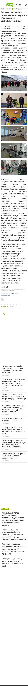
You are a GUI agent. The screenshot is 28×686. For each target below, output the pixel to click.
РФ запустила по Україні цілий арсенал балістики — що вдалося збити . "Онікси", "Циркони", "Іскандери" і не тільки (13, 383)
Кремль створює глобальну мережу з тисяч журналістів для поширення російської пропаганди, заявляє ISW (14, 444)
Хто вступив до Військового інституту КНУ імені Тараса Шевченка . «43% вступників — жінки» (13, 431)
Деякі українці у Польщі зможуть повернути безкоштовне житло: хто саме (12, 562)
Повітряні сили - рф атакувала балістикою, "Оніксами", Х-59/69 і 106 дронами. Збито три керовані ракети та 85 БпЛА (14, 535)
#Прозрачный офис (5, 295)
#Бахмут (3, 294)
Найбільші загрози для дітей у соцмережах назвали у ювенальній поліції (13, 456)
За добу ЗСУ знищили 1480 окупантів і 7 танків (12, 420)
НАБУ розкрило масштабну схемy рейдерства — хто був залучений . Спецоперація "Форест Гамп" (12, 369)
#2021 (12, 294)
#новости (8, 294)
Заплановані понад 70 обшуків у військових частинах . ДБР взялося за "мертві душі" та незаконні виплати (13, 408)
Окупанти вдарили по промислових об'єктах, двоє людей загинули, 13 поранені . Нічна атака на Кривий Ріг (14, 549)
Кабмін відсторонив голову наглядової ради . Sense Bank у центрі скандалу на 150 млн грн (14, 396)
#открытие (17, 294)
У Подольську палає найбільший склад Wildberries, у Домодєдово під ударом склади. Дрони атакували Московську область (13, 519)
